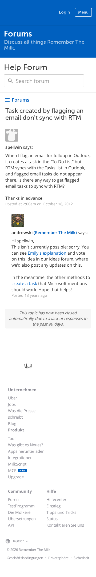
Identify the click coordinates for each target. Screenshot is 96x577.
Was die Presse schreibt (21, 414)
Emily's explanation (47, 253)
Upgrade (16, 476)
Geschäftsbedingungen (25, 557)
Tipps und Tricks (61, 512)
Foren (13, 499)
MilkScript (17, 464)
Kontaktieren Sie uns (65, 525)
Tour (12, 438)
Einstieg (53, 505)
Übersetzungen (22, 518)
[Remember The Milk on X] (45, 541)
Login (64, 12)
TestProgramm (21, 505)
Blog (12, 423)
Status (52, 518)
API (11, 525)
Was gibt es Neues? (25, 444)
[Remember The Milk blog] (51, 541)
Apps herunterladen (26, 451)
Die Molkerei (19, 512)
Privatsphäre (58, 557)
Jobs (12, 404)
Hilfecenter (56, 499)
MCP (17, 470)
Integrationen (20, 457)
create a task (24, 283)
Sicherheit (81, 557)
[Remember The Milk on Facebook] (37, 541)
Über (12, 397)
